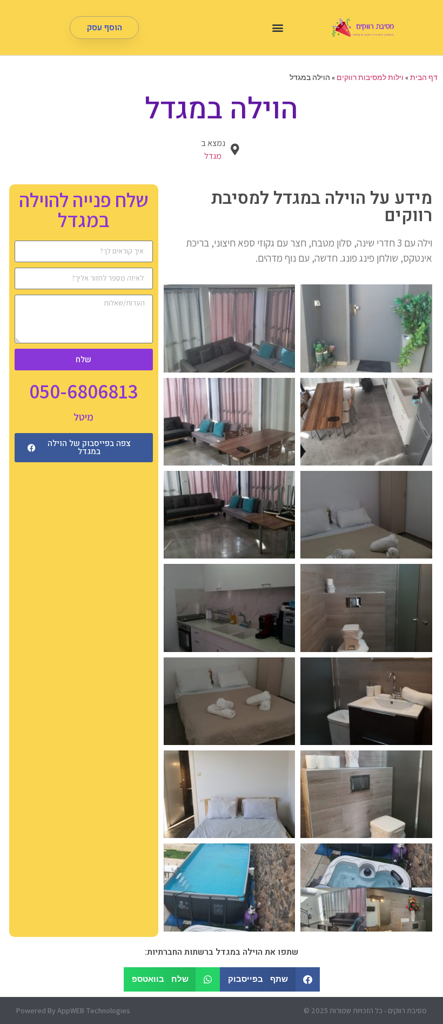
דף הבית (424, 77)
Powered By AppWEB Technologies (73, 1010)
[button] (277, 28)
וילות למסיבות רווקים (370, 77)
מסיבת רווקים (407, 1010)
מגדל (213, 156)
